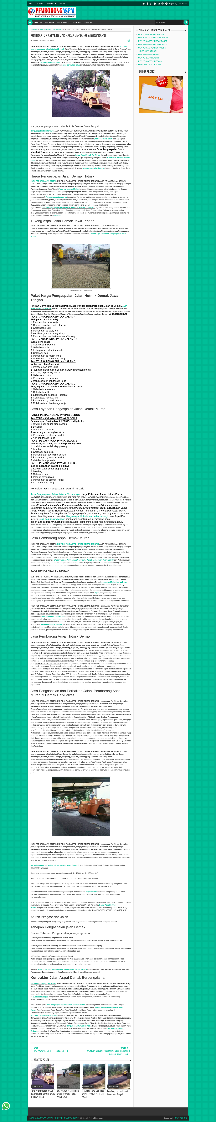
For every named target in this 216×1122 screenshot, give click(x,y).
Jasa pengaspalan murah (56, 197)
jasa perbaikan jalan (71, 65)
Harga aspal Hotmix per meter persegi (87, 516)
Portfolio (62, 3)
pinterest (166, 3)
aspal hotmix (91, 892)
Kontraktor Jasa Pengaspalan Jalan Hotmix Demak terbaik (62, 969)
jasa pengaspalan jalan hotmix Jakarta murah (66, 1005)
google (151, 3)
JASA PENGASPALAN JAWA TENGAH (153, 38)
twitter (143, 3)
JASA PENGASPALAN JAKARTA (151, 34)
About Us (38, 22)
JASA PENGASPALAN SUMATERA (152, 48)
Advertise (77, 22)
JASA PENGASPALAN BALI (149, 54)
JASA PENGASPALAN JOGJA (150, 61)
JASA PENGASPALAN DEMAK (44, 40)
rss (155, 3)
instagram (163, 3)
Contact (40, 3)
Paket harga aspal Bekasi (69, 189)
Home (30, 22)
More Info (50, 3)
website (57, 216)
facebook (147, 3)
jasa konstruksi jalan (103, 139)
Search (186, 22)
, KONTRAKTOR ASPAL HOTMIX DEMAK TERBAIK (77, 544)
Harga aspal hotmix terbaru (42, 131)
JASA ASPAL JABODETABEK (149, 64)
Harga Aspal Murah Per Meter (87, 155)
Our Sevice (49, 22)
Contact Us (88, 22)
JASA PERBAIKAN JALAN (148, 58)
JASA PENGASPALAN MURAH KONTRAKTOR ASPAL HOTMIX (54, 1118)
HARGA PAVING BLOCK (147, 51)
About (31, 3)
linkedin (159, 3)
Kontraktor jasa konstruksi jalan (44, 1015)
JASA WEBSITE (181, 1118)
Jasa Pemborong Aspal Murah (43, 984)
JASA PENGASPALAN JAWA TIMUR (152, 44)
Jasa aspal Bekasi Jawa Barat (114, 582)
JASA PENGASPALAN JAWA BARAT (152, 41)
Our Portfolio (63, 22)
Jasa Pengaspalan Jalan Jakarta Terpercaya (55, 494)
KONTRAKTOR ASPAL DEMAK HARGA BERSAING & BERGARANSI (68, 35)
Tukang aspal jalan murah (50, 62)
